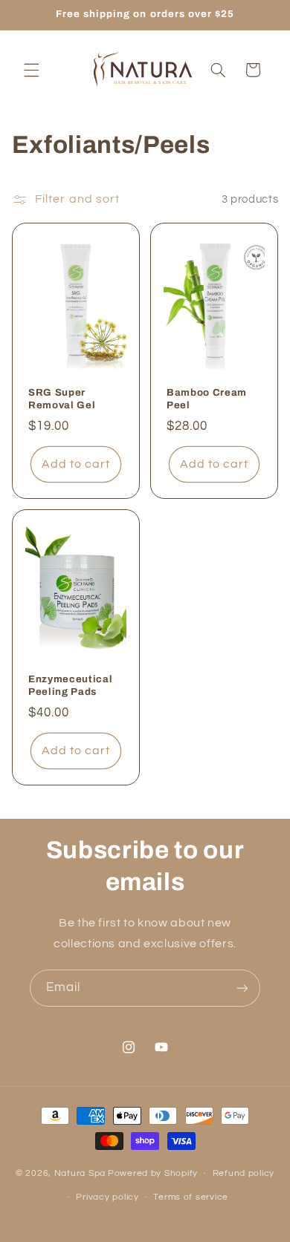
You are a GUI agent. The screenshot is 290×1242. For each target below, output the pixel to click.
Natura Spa (80, 1173)
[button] (31, 70)
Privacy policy (107, 1197)
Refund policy (244, 1173)
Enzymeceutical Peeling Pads (70, 685)
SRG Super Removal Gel (61, 399)
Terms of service (190, 1197)
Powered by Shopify (153, 1173)
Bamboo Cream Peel (207, 399)
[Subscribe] (242, 988)
